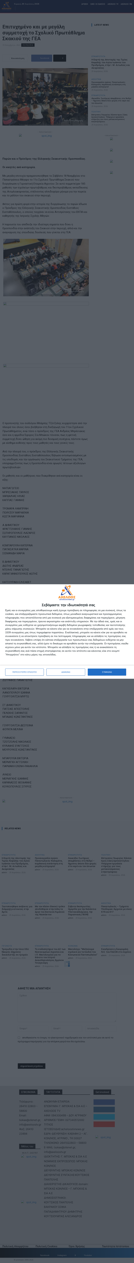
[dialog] (67, 631)
